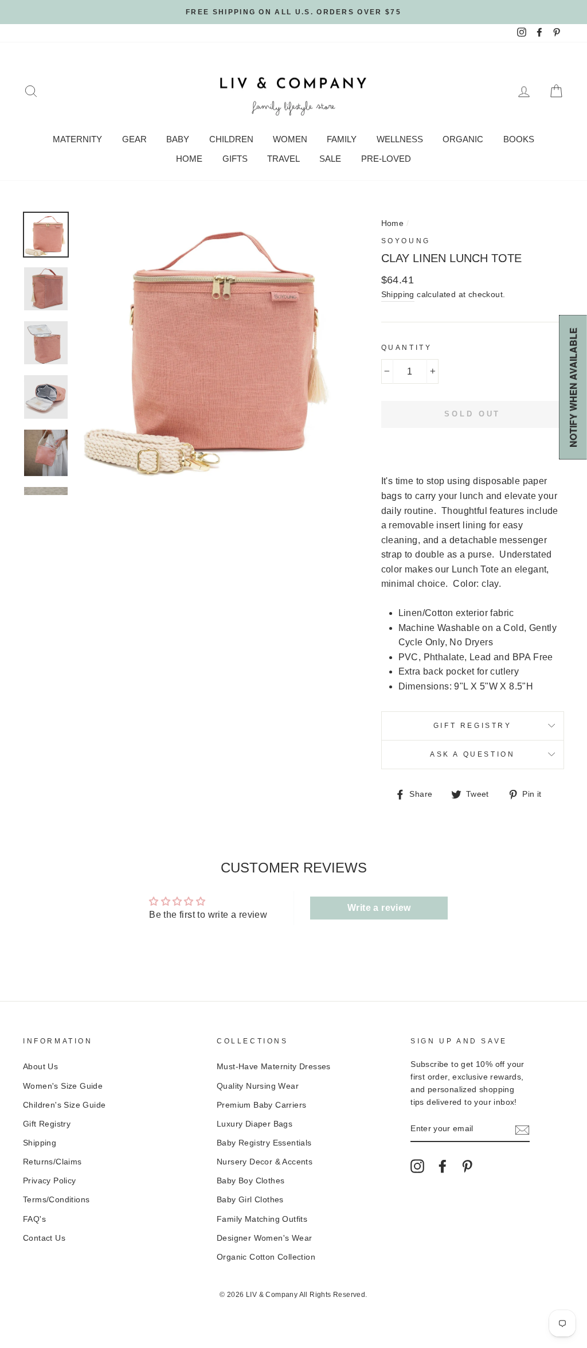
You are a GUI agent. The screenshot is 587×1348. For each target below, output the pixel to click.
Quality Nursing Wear (258, 1086)
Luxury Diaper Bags (254, 1124)
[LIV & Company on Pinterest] (467, 1166)
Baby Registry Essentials (264, 1143)
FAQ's (34, 1219)
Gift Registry (472, 726)
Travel (283, 158)
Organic (463, 139)
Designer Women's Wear (264, 1238)
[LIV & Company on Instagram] (417, 1166)
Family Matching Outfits (262, 1219)
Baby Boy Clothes (250, 1180)
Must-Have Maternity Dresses (274, 1066)
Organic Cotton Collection (266, 1257)
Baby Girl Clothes (250, 1199)
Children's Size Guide (64, 1105)
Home (189, 158)
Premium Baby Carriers (261, 1105)
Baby (177, 139)
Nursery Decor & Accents (264, 1162)
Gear (134, 139)
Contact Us (44, 1238)
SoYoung (406, 241)
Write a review (379, 908)
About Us (40, 1066)
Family (342, 139)
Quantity (406, 348)
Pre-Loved (386, 158)
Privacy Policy (49, 1180)
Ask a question (472, 754)
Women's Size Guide (63, 1086)
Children (231, 139)
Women (290, 139)
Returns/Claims (52, 1162)
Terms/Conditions (56, 1199)
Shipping (397, 294)
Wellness (400, 139)
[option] (293, 12)
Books (518, 139)
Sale (330, 158)
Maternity (77, 139)
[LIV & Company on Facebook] (442, 1166)
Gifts (235, 158)
